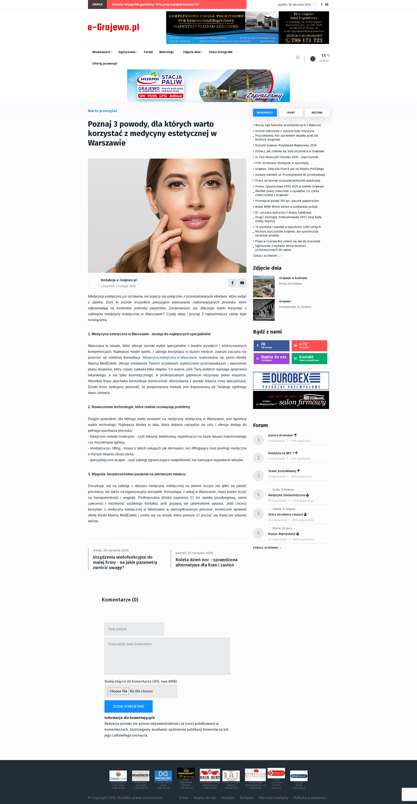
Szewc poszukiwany (282, 471)
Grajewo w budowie (293, 278)
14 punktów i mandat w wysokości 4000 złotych (288, 227)
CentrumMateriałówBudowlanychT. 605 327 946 (210, 785)
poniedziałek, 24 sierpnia (295, 306)
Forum (148, 52)
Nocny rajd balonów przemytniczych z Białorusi (288, 125)
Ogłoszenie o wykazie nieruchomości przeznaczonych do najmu (280, 248)
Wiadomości (101, 52)
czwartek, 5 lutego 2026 (118, 286)
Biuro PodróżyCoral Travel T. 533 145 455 (118, 785)
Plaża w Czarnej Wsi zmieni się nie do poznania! (287, 241)
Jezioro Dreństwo (280, 435)
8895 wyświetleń (303, 539)
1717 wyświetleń (301, 458)
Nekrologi (166, 52)
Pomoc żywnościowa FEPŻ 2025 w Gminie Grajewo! (289, 186)
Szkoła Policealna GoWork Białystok (276, 783)
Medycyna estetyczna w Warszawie (170, 357)
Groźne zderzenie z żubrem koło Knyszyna (284, 131)
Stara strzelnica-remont (285, 514)
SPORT (291, 112)
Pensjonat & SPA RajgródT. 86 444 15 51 (231, 785)
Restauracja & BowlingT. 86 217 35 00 (141, 785)
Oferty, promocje (104, 63)
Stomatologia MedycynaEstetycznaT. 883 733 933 (255, 785)
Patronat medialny (273, 798)
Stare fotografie (221, 52)
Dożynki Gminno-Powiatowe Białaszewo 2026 (286, 145)
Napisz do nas (273, 358)
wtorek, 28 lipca (282, 528)
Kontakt (309, 358)
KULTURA (317, 112)
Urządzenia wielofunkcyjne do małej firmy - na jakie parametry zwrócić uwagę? (125, 562)
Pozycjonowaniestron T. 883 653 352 (163, 785)
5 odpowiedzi (277, 476)
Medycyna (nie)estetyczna (286, 495)
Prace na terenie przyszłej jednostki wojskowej (287, 181)
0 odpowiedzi (277, 440)
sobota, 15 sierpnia (284, 509)
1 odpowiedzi (276, 458)
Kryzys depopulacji (281, 534)
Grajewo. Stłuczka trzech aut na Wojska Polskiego (289, 169)
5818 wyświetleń (302, 520)
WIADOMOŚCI (265, 112)
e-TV (304, 345)
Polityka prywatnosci (310, 798)
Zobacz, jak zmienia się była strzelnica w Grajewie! (289, 151)
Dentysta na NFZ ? (281, 453)
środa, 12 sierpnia (283, 489)
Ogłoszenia (127, 52)
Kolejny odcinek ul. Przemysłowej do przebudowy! (290, 175)
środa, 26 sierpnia (290, 283)
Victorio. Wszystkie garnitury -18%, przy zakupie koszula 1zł (155, 4)
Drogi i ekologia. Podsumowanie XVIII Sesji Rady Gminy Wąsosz (288, 219)
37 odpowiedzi (277, 520)
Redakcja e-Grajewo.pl (119, 280)
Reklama (246, 798)
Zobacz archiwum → (267, 256)
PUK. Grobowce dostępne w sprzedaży (282, 163)
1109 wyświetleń (301, 440)
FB (266, 345)
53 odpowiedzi (277, 500)
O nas (183, 798)
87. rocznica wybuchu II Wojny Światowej (283, 212)
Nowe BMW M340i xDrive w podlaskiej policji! (286, 207)
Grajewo (285, 301)
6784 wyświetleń (302, 500)
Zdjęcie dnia (192, 52)
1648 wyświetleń (301, 476)
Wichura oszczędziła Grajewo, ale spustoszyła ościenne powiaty (286, 233)
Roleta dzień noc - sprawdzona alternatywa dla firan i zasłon (206, 562)
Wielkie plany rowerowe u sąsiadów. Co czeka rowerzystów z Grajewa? (287, 193)
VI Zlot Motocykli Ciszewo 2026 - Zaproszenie (286, 157)
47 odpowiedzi (277, 539)
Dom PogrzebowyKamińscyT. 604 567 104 (186, 783)
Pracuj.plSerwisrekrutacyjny (299, 785)
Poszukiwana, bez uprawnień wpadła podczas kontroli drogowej (286, 137)
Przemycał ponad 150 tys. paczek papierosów (287, 201)
